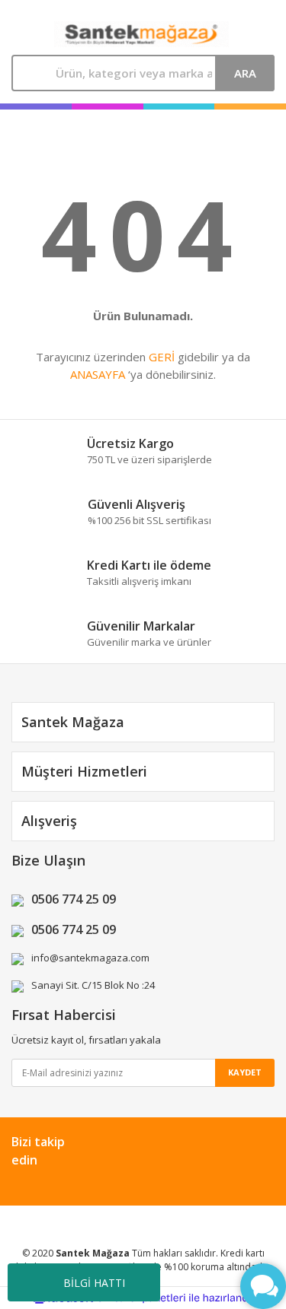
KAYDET (245, 1072)
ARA (245, 73)
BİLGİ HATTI (94, 1283)
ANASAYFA (97, 374)
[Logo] (141, 34)
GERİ (162, 356)
